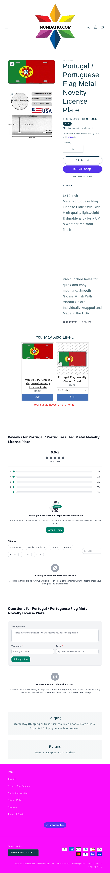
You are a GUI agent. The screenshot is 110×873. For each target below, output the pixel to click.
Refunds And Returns (19, 786)
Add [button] (37, 397)
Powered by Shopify (45, 864)
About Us (12, 779)
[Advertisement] (81, 254)
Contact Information (18, 793)
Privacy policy (78, 864)
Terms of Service (16, 814)
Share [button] (69, 185)
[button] (6, 27)
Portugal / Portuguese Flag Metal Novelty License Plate (37, 383)
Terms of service (95, 864)
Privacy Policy (15, 800)
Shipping (67, 128)
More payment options (82, 177)
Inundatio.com (29, 864)
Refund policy (63, 864)
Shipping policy (95, 867)
